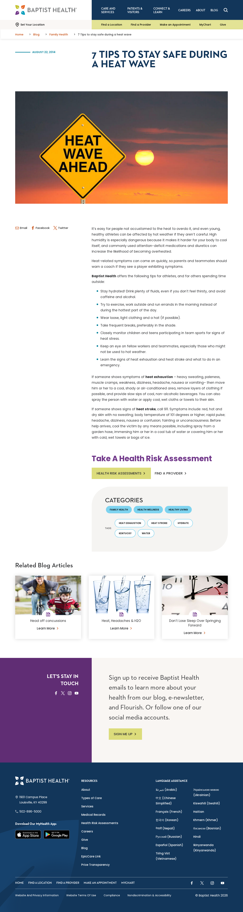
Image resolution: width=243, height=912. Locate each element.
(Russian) (169, 837)
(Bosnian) (207, 828)
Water (146, 533)
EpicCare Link (91, 856)
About (85, 790)
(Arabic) (166, 790)
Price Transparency (95, 865)
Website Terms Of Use (81, 895)
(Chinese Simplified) (166, 800)
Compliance (112, 895)
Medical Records (93, 815)
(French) (169, 812)
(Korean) (167, 820)
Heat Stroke (159, 523)
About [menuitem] (200, 10)
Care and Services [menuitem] (108, 10)
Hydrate (183, 523)
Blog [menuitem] (214, 10)
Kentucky (125, 533)
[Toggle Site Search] (226, 10)
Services (87, 806)
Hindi (197, 837)
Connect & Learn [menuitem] (161, 10)
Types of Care (91, 798)
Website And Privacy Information (37, 895)
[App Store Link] (28, 834)
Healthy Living (178, 509)
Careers (87, 831)
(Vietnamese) (166, 856)
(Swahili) (206, 803)
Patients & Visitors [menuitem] (134, 10)
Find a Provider (141, 25)
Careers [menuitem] (184, 10)
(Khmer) (205, 820)
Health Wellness (148, 509)
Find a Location (111, 25)
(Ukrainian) (206, 792)
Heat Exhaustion (130, 523)
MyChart (205, 25)
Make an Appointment (175, 25)
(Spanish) (169, 845)
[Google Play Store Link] (56, 834)
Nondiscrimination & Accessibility (149, 895)
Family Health (119, 509)
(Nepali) (165, 828)
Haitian (198, 812)
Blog (84, 848)
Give (223, 25)
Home (19, 882)
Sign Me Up (123, 734)
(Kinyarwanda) (204, 847)
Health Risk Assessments (119, 473)
